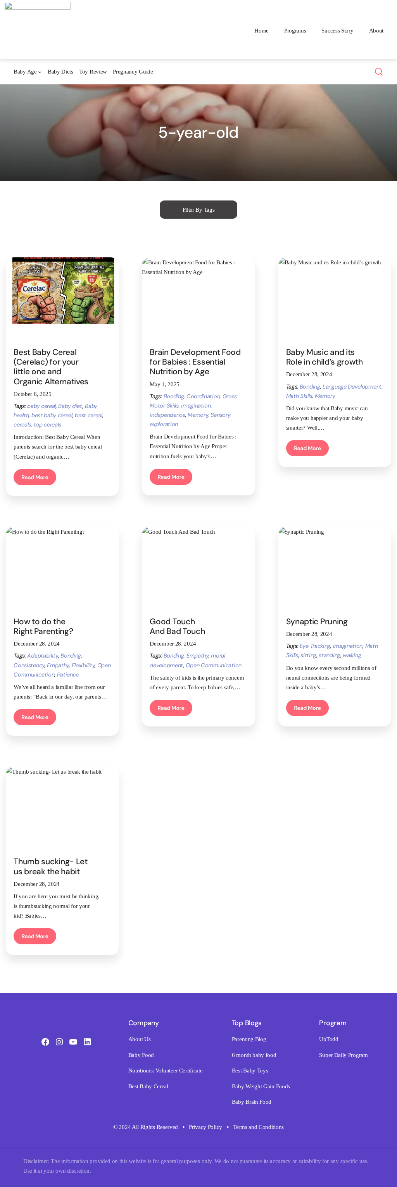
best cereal (88, 415)
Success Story (337, 30)
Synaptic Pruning (317, 621)
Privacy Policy (205, 1127)
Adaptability (42, 655)
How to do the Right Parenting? (43, 626)
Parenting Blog (249, 1039)
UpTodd (328, 1039)
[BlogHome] (38, 6)
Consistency (29, 665)
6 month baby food (254, 1055)
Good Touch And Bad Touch (177, 626)
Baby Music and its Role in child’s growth (324, 357)
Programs (295, 30)
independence (167, 415)
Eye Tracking (315, 646)
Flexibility (83, 665)
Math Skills (299, 396)
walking (352, 655)
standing (329, 655)
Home (261, 30)
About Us (139, 1039)
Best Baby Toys (250, 1070)
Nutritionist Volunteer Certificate (165, 1070)
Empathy (58, 665)
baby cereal (41, 406)
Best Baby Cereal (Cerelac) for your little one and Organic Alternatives (52, 366)
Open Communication (214, 665)
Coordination (203, 396)
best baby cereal (51, 415)
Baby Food (141, 1055)
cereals (22, 424)
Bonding (174, 396)
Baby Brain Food (251, 1101)
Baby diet (70, 406)
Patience (68, 674)
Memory (198, 415)
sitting (308, 655)
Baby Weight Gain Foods (261, 1086)
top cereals (48, 424)
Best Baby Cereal (148, 1086)
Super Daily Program (343, 1055)
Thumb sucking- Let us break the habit (51, 866)
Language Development (352, 387)
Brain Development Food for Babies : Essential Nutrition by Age (195, 361)
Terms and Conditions (258, 1127)
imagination (196, 405)
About (376, 30)
